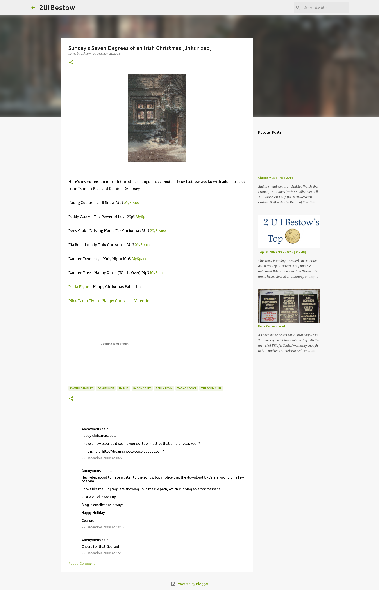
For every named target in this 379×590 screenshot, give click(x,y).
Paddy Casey (142, 388)
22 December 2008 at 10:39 (103, 527)
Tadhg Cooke (186, 388)
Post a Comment (81, 563)
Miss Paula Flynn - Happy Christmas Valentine (109, 301)
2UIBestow (57, 7)
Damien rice (106, 388)
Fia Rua (123, 388)
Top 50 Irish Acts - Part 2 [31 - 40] (282, 252)
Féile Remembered (271, 326)
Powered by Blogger (192, 584)
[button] (71, 62)
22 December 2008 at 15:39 (103, 553)
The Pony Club (211, 388)
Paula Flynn (78, 286)
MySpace (132, 202)
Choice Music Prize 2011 (275, 178)
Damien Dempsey (81, 388)
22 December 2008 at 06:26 (103, 458)
